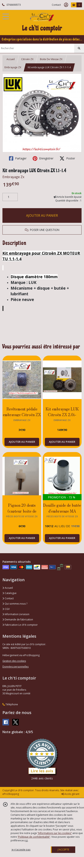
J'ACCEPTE (63, 849)
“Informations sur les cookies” (55, 833)
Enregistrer (45, 158)
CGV (7, 609)
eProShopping (10, 794)
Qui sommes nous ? (15, 603)
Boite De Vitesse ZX (51, 59)
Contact (56, 4)
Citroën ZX (27, 59)
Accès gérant (71, 794)
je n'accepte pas (21, 849)
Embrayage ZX (12, 67)
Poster (70, 158)
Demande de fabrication (18, 619)
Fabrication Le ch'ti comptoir (21, 625)
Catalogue (10, 593)
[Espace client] (66, 5)
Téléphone (11, 704)
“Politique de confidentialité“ (34, 837)
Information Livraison (16, 614)
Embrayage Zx (13, 177)
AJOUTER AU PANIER (42, 215)
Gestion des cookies (14, 661)
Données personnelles (15, 666)
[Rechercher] (79, 48)
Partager (20, 158)
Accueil (11, 59)
